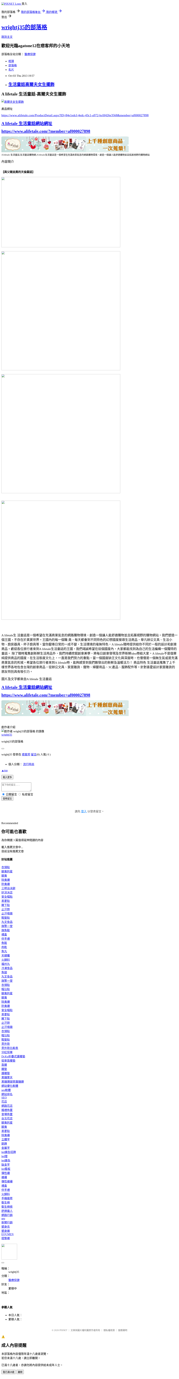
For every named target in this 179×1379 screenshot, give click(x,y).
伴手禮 (5, 938)
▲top (4, 770)
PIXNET (63, 1330)
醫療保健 (30, 54)
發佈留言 (7, 798)
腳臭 (4, 875)
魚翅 (4, 972)
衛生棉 (5, 1202)
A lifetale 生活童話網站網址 (26, 123)
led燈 (4, 1156)
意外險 (5, 1043)
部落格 (12, 65)
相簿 (11, 61)
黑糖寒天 (7, 1077)
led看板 (5, 1168)
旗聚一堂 (7, 926)
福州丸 (5, 963)
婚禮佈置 (7, 1110)
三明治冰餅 (8, 888)
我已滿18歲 (8, 1372)
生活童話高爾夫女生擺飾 (31, 84)
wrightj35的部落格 (24, 27)
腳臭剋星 (7, 871)
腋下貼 (5, 905)
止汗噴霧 (7, 913)
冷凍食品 (7, 968)
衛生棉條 (7, 1206)
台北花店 (7, 1118)
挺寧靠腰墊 (8, 1060)
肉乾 (4, 947)
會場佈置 (7, 1114)
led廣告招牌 (8, 1152)
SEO (4, 1097)
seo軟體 (6, 1090)
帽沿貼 (5, 989)
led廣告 (5, 1160)
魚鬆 (4, 942)
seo (3, 1218)
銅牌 (4, 1143)
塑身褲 (5, 1230)
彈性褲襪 (7, 1181)
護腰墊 (5, 1073)
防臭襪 (5, 884)
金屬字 (5, 1147)
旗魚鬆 (5, 930)
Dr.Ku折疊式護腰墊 (13, 1056)
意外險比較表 (9, 1048)
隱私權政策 (109, 1330)
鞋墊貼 (5, 917)
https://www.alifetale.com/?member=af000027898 (45, 131)
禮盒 (4, 934)
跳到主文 (7, 36)
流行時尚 (28, 764)
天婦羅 (5, 955)
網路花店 (7, 1105)
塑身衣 (5, 1226)
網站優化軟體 (9, 1085)
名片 (11, 69)
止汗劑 (5, 909)
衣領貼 (5, 867)
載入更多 (7, 777)
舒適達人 (7, 1210)
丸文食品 (7, 921)
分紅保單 (7, 1052)
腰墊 (4, 1069)
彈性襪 (5, 1173)
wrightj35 (6, 734)
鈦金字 (5, 1164)
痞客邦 (26, 754)
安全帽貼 (7, 896)
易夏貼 (5, 900)
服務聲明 (122, 1330)
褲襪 (4, 1177)
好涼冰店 (7, 892)
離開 (20, 1372)
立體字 (5, 1139)
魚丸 (4, 951)
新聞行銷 (7, 1222)
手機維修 (7, 1198)
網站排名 (7, 1094)
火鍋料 (5, 959)
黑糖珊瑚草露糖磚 (12, 1081)
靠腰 (4, 1064)
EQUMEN (7, 1234)
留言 (34, 754)
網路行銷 (7, 1215)
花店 (4, 1101)
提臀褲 (5, 1238)
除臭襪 (5, 879)
